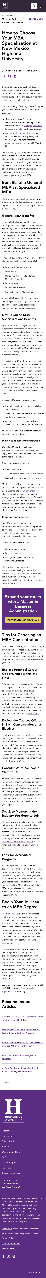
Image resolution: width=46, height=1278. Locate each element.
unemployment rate (33, 126)
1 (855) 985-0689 (9, 1181)
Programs (6, 1131)
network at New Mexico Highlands (17, 842)
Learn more (7, 1229)
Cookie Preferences (11, 1173)
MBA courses (22, 761)
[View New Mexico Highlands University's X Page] (8, 1256)
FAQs (4, 1157)
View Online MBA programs (23, 620)
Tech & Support (9, 1163)
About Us (6, 1147)
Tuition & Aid (8, 1141)
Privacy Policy (8, 1238)
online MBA (11, 914)
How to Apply (8, 1136)
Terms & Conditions (11, 1244)
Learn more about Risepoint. (14, 1221)
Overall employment (14, 133)
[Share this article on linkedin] (14, 76)
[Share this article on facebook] (9, 76)
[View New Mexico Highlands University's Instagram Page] (13, 1256)
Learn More (36, 19)
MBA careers (33, 714)
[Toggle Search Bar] (34, 6)
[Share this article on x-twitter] (4, 76)
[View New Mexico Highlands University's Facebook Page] (3, 1256)
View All (9, 1082)
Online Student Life (11, 1152)
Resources (6, 1168)
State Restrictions (10, 1249)
